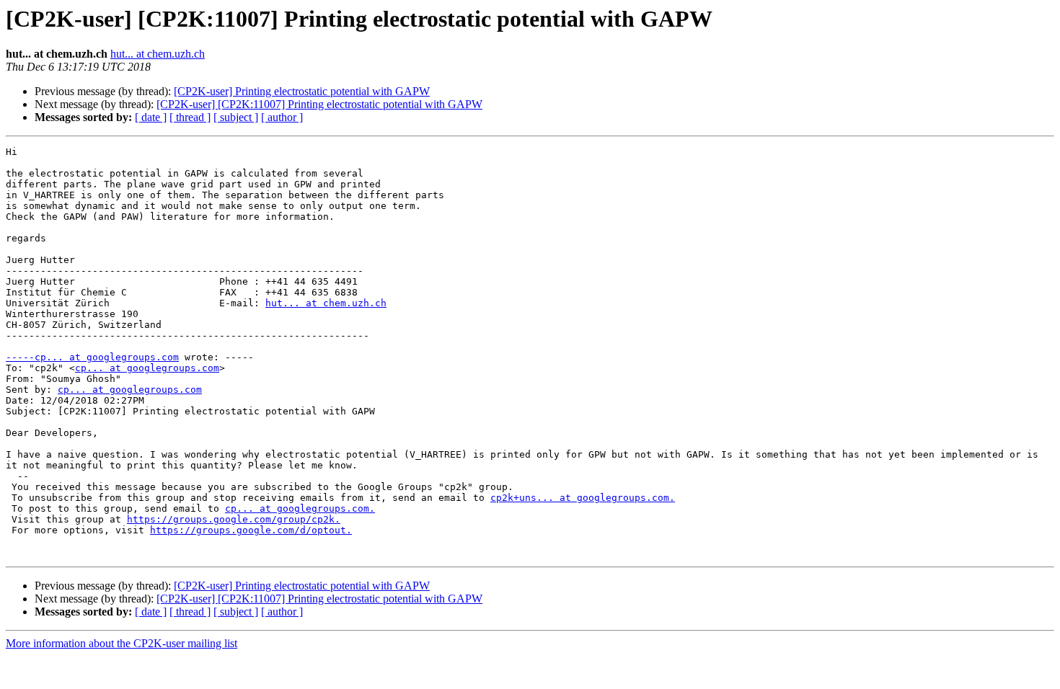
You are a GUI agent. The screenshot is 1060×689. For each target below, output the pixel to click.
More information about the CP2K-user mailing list (121, 643)
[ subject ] (235, 117)
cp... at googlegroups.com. (300, 508)
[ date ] (151, 117)
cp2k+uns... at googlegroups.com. (582, 497)
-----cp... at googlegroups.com (92, 357)
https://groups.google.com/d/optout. (251, 530)
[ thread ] (190, 117)
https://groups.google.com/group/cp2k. (233, 519)
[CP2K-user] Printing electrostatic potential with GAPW (302, 91)
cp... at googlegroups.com (147, 368)
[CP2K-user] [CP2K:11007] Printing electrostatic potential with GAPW (319, 104)
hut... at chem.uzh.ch (157, 54)
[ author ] (282, 117)
